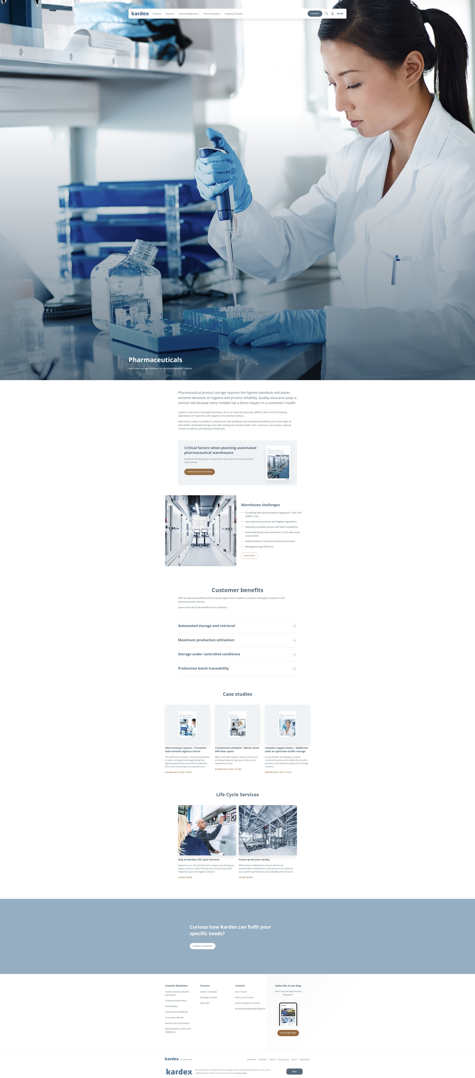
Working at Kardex (208, 997)
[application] (237, 1071)
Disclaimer (251, 1059)
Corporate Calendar (174, 1017)
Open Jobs (205, 1003)
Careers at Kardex (208, 991)
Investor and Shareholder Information (177, 993)
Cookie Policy (304, 1059)
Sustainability (171, 1006)
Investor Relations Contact (247, 1003)
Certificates (262, 1059)
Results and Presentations (177, 1023)
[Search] (326, 13)
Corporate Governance (176, 1000)
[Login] (332, 13)
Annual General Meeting (176, 1011)
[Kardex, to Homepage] (140, 13)
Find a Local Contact (244, 997)
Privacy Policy (283, 1059)
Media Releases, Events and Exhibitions (178, 1030)
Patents (272, 1059)
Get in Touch (241, 991)
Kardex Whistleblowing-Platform (250, 1008)
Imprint (294, 1059)
